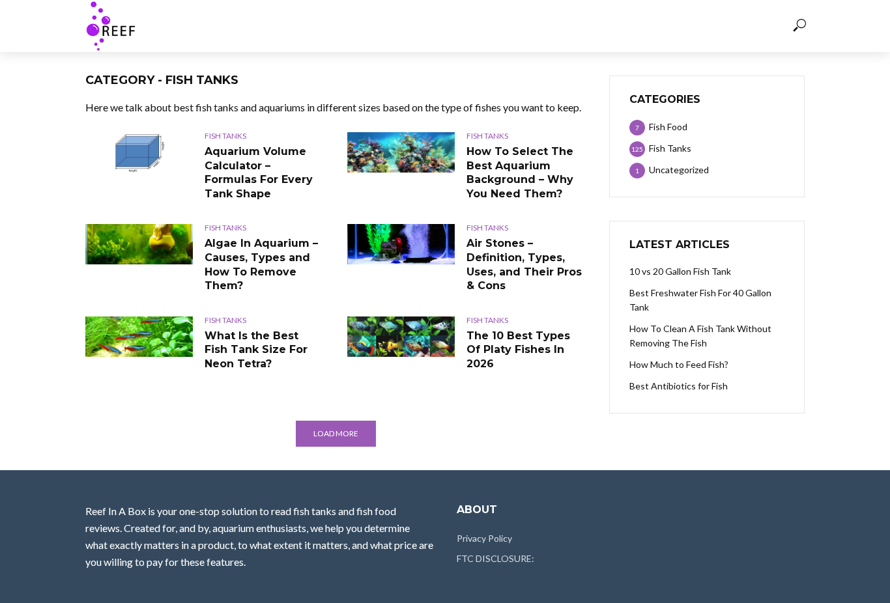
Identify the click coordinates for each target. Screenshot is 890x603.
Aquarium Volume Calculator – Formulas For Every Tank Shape (259, 172)
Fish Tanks (477, 26)
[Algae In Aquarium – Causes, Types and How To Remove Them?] (139, 244)
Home (347, 26)
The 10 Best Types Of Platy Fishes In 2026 (518, 350)
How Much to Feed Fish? (678, 364)
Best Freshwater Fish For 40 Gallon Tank (700, 300)
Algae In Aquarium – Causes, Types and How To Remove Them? (261, 264)
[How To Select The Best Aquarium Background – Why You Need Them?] (401, 152)
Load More (335, 433)
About (539, 26)
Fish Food (405, 26)
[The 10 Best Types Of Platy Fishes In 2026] (401, 336)
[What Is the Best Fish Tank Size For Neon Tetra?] (139, 336)
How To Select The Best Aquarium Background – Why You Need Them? (520, 172)
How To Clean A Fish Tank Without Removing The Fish (700, 335)
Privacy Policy (484, 538)
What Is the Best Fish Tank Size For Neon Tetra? (256, 350)
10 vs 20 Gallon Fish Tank (680, 271)
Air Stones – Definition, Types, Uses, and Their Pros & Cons (524, 264)
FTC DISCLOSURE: (495, 558)
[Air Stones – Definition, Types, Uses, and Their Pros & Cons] (401, 244)
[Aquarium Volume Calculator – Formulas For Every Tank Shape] (139, 152)
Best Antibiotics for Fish (678, 385)
